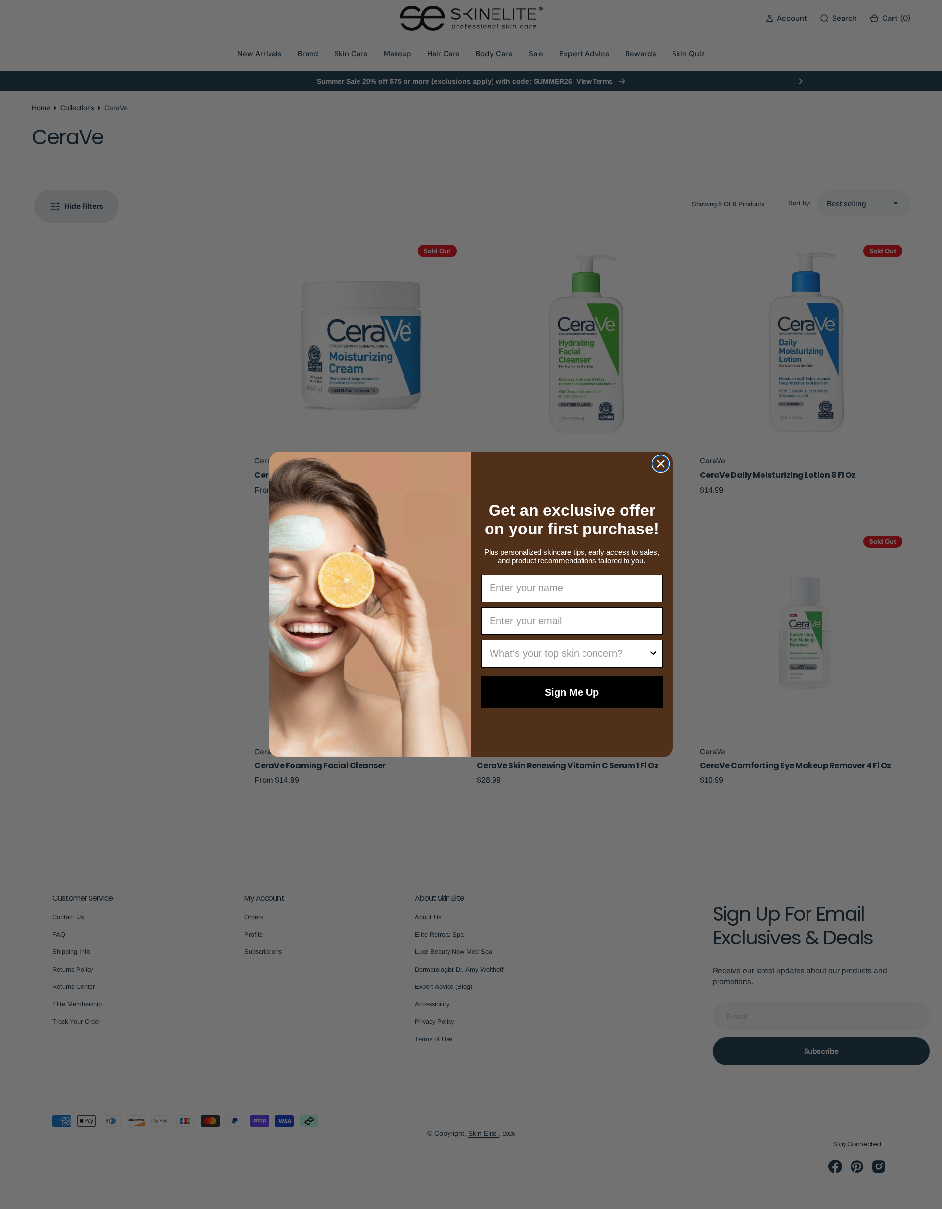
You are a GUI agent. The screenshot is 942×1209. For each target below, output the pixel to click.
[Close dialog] (661, 464)
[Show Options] (653, 653)
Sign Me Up (572, 692)
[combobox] (569, 653)
